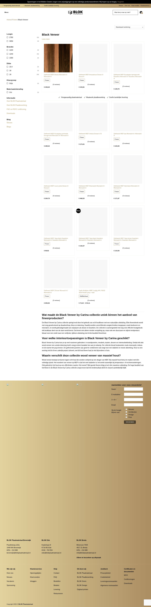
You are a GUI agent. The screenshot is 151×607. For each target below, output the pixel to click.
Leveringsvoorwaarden (108, 581)
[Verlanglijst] (145, 12)
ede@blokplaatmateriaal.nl (51, 553)
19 (10, 74)
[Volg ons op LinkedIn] (130, 587)
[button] (14, 12)
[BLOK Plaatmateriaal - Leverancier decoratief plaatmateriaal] (75, 12)
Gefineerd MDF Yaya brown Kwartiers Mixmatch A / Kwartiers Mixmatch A (126, 239)
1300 (11, 58)
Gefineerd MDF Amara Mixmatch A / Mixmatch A (55, 75)
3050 (11, 41)
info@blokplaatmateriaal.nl (86, 553)
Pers (130, 417)
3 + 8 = (113, 400)
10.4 (11, 67)
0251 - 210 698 (12, 550)
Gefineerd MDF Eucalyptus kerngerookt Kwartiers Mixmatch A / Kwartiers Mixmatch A (128, 76)
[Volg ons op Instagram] (128, 587)
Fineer (14, 20)
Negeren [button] (120, 2)
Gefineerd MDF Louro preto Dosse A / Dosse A (56, 187)
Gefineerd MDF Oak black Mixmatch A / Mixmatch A (126, 187)
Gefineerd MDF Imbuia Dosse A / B (90, 133)
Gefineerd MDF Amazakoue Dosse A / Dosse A (91, 75)
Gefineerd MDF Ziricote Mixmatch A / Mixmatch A (56, 291)
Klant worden (135, 5)
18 (10, 70)
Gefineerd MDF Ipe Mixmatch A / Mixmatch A (128, 134)
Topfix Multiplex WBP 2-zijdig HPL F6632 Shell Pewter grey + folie (92, 291)
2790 (11, 37)
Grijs (11, 83)
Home (9, 20)
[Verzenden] (136, 12)
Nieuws (121, 5)
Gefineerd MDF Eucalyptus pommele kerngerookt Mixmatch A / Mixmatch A (56, 134)
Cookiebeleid (105, 577)
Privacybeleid (105, 573)
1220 (11, 50)
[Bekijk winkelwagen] (148, 12)
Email (113, 405)
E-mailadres (115, 394)
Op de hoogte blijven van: (116, 411)
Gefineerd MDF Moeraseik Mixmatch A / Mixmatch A (92, 187)
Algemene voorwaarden (109, 585)
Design (131, 415)
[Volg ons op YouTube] (133, 587)
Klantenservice (145, 5)
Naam (113, 389)
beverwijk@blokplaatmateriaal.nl (19, 553)
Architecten (132, 412)
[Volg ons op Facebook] (125, 587)
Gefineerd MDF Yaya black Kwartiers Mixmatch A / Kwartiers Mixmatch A (56, 239)
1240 (11, 54)
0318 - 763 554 (47, 550)
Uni (10, 92)
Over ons (127, 5)
